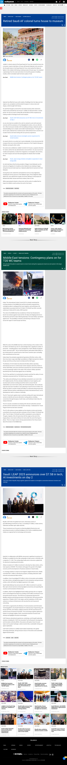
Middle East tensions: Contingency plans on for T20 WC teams (26, 77)
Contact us (30, 754)
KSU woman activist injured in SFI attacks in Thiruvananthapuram (9, 230)
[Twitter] (33, 60)
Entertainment (41, 5)
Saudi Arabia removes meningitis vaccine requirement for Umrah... (41, 685)
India (12, 5)
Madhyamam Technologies (31, 760)
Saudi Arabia (37, 225)
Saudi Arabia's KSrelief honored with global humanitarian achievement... (7, 730)
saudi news (8, 637)
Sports (35, 5)
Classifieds (26, 1)
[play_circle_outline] (9, 218)
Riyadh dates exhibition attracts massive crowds (41, 730)
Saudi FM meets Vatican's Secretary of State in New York (58, 730)
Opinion (20, 5)
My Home (8, 5)
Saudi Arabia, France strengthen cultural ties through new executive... (41, 707)
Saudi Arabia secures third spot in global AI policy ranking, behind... (25, 707)
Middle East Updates (9, 188)
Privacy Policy (36, 754)
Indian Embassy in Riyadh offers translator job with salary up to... (41, 230)
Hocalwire (43, 760)
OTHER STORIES (5, 212)
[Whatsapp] (37, 60)
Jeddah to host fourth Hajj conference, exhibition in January (8, 707)
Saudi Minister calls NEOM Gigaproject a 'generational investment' (58, 707)
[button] (2, 2)
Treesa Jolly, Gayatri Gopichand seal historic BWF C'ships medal (57, 230)
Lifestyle (55, 5)
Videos (4, 225)
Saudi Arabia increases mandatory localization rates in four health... (24, 730)
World (16, 5)
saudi (12, 637)
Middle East (25, 5)
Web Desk (9, 60)
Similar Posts (4, 666)
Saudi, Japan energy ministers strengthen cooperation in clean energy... (56, 685)
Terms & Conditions (44, 754)
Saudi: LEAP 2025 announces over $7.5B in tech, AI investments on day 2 (26, 118)
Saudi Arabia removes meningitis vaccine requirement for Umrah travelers (25, 137)
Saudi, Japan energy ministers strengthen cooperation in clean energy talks (26, 159)
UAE (35, 703)
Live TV (22, 1)
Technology (49, 5)
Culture (5, 749)
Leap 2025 (16, 637)
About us (25, 754)
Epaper (18, 1)
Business (31, 5)
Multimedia (60, 5)
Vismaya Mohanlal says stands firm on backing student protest (25, 230)
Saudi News (17, 188)
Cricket (2, 680)
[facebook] (29, 60)
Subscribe (31, 1)
